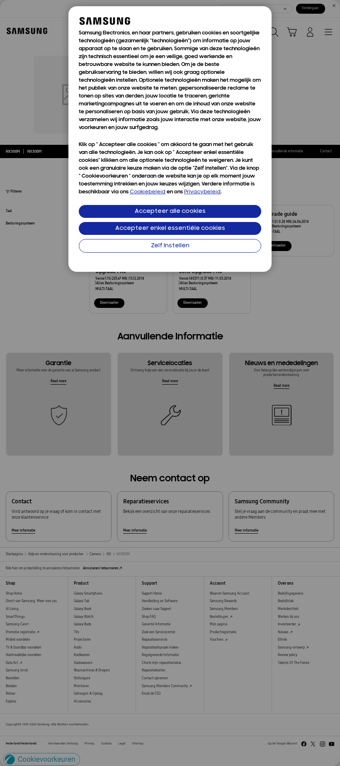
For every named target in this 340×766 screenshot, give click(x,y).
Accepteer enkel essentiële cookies (170, 228)
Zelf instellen (170, 246)
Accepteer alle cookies (170, 211)
